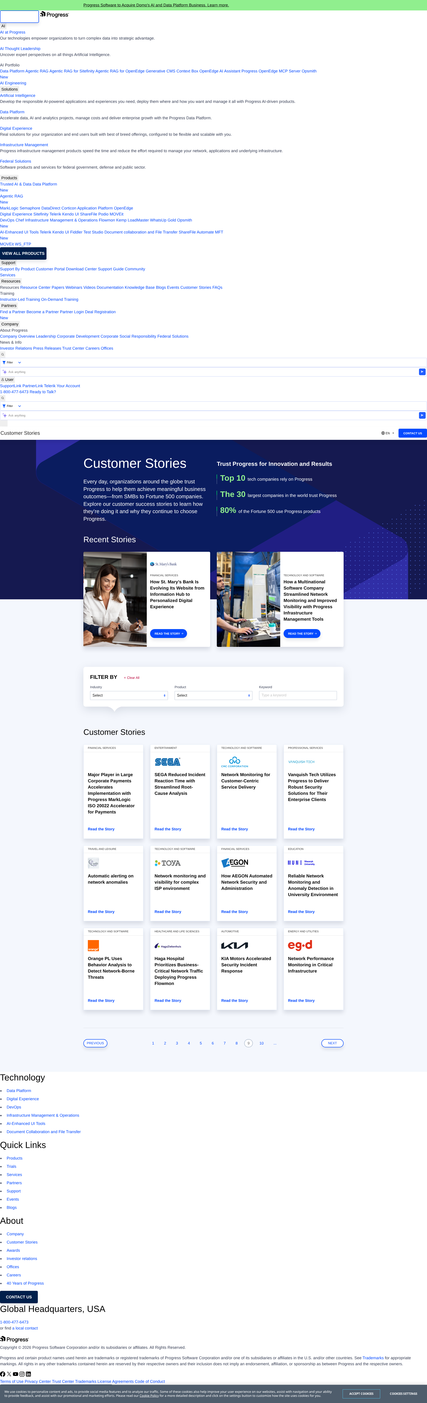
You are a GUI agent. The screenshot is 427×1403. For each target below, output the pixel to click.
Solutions (9, 89)
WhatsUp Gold (163, 220)
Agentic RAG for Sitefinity (72, 71)
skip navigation (19, 16)
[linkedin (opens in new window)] (28, 1375)
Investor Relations (16, 348)
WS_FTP (23, 244)
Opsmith (158, 74)
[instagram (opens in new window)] (22, 1375)
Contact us (19, 1297)
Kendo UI (70, 214)
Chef (20, 220)
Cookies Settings (403, 1394)
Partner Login (72, 312)
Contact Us (412, 433)
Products (9, 178)
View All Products (23, 253)
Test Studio (93, 232)
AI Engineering (13, 83)
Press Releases (47, 348)
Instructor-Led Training (20, 299)
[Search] (2, 354)
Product (180, 687)
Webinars (73, 287)
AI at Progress (12, 32)
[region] (213, 1394)
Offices (107, 348)
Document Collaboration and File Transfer (44, 1132)
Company (9, 324)
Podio (103, 214)
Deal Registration (58, 315)
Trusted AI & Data (15, 184)
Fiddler (76, 232)
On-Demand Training (59, 299)
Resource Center (35, 287)
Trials (11, 1166)
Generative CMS (160, 71)
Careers (92, 348)
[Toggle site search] (2, 398)
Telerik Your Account (62, 386)
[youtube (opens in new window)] (16, 1375)
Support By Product (17, 269)
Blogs (161, 287)
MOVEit (116, 214)
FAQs (217, 287)
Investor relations (22, 1258)
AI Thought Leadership (20, 48)
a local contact (25, 1328)
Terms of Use (12, 1381)
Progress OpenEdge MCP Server (271, 71)
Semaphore (30, 208)
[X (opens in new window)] (9, 1375)
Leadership (46, 336)
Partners (8, 305)
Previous (95, 1043)
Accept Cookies (361, 1394)
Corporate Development (78, 336)
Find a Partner (12, 312)
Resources (10, 281)
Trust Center (73, 348)
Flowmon (107, 220)
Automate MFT (111, 235)
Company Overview (17, 336)
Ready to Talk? (43, 392)
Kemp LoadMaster (132, 220)
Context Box (187, 71)
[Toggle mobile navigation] (4, 423)
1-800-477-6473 (14, 392)
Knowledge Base (140, 287)
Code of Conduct (150, 1381)
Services (7, 275)
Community (135, 269)
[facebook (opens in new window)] (3, 1375)
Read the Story (167, 633)
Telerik (55, 214)
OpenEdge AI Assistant (219, 71)
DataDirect (50, 208)
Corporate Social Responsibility (128, 336)
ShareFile (88, 214)
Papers (58, 287)
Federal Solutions (15, 161)
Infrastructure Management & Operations (61, 220)
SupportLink (10, 386)
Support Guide (111, 269)
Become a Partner (42, 312)
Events (173, 287)
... (275, 1043)
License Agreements (115, 1381)
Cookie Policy (149, 1396)
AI (3, 26)
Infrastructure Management (24, 145)
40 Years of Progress (25, 1283)
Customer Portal (50, 269)
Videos (89, 287)
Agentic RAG (36, 71)
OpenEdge (123, 208)
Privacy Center (38, 1381)
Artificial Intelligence (17, 95)
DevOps (7, 220)
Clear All (133, 678)
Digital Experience (16, 128)
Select (98, 695)
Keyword (265, 687)
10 (262, 1043)
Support (8, 263)
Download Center (81, 269)
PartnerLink (32, 386)
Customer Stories (195, 287)
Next (332, 1043)
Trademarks (373, 1358)
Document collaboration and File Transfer (140, 232)
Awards (13, 1250)
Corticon (68, 208)
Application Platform (95, 208)
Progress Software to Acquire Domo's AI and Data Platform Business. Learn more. (156, 5)
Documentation (110, 287)
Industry (96, 687)
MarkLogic (9, 208)
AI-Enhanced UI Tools (19, 232)
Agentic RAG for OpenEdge (120, 71)
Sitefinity (40, 214)
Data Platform (12, 71)
